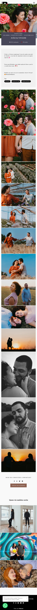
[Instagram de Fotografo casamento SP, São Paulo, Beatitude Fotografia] (15, 603)
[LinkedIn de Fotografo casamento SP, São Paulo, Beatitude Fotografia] (23, 603)
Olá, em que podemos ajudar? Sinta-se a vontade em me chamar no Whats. (13, 598)
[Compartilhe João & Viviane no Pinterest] (22, 481)
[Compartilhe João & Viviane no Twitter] (19, 481)
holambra (7, 81)
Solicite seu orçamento (18, 485)
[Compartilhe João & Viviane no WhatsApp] (16, 481)
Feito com (18, 608)
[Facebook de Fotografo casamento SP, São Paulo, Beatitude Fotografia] (13, 603)
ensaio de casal (15, 81)
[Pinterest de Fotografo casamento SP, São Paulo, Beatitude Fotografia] (18, 603)
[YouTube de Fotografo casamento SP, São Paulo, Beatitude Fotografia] (21, 603)
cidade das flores (26, 81)
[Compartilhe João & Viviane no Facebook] (14, 481)
